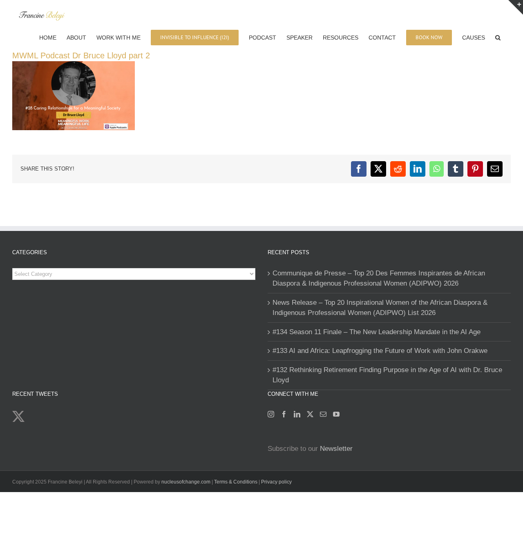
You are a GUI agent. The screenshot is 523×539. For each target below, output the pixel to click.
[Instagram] (271, 414)
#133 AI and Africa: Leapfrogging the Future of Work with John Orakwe (380, 351)
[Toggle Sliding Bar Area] (515, 7)
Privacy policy (276, 482)
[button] (498, 37)
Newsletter (336, 448)
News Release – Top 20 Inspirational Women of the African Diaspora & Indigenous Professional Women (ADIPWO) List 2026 (380, 308)
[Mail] (323, 414)
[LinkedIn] (297, 414)
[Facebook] (284, 414)
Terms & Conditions (236, 482)
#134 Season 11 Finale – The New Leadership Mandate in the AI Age (377, 332)
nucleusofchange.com (185, 482)
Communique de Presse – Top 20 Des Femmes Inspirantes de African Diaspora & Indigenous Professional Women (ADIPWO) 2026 (379, 278)
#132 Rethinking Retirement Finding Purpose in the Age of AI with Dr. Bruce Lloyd (387, 375)
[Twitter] (310, 414)
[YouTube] (336, 414)
